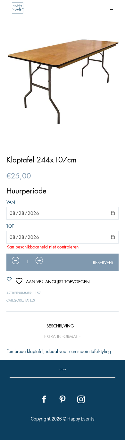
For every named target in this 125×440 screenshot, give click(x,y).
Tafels (30, 300)
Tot (10, 226)
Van (10, 202)
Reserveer (103, 263)
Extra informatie (62, 336)
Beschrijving (60, 326)
